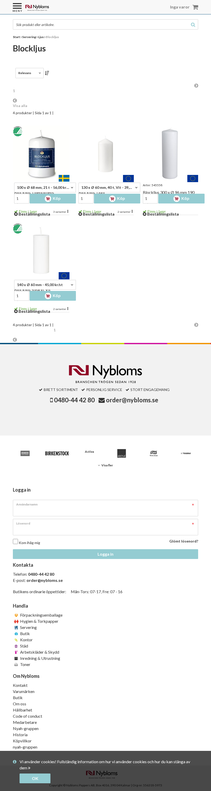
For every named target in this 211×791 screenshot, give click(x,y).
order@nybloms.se (132, 400)
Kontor (26, 639)
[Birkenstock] (57, 453)
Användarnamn (27, 504)
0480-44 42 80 (74, 400)
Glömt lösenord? (183, 541)
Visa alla (20, 105)
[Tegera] (186, 453)
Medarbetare (25, 722)
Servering (28, 627)
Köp (56, 198)
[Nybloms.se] (50, 9)
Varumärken (23, 691)
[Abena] (121, 453)
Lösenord (23, 523)
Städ (23, 645)
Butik (24, 633)
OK (35, 778)
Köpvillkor (22, 740)
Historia (20, 734)
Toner (24, 664)
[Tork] (154, 453)
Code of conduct (27, 716)
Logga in (105, 554)
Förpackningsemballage (41, 614)
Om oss (19, 703)
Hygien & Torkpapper (38, 621)
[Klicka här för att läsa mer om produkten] (41, 154)
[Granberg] (25, 453)
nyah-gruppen (25, 746)
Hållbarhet (22, 709)
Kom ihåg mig (29, 542)
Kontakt (20, 685)
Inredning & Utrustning (39, 658)
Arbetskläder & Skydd (39, 652)
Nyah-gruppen (26, 728)
